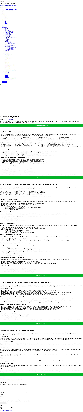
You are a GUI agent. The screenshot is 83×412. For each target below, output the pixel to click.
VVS (5, 44)
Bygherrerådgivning (8, 34)
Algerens (6, 28)
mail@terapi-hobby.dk (7, 410)
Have (5, 22)
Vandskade (6, 76)
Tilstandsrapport (7, 72)
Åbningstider (13, 5)
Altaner (6, 29)
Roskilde (3, 377)
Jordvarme (6, 59)
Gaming (6, 18)
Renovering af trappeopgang (10, 64)
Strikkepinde (11, 9)
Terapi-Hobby (11, 119)
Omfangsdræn (7, 46)
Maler (6, 60)
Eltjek (8, 39)
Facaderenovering (8, 41)
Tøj (3, 26)
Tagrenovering (7, 68)
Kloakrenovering (10, 48)
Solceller (6, 66)
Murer (6, 61)
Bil (5, 21)
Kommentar (2, 392)
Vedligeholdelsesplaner (9, 79)
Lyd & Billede (7, 19)
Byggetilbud (4, 27)
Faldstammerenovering (11, 45)
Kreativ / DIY (4, 82)
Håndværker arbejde (8, 54)
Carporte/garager (8, 35)
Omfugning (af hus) (10, 49)
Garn (7, 9)
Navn (1, 394)
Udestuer (6, 75)
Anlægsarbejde (7, 30)
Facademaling (9, 42)
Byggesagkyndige (8, 33)
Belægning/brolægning (9, 32)
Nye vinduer (7, 63)
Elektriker (6, 38)
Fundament (7, 50)
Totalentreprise (7, 73)
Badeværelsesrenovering (9, 31)
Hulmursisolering (10, 57)
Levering (1, 5)
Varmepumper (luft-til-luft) (11, 78)
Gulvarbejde (7, 53)
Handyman (9, 55)
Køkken (6, 23)
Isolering (6, 56)
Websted (1, 398)
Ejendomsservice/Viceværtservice (10, 37)
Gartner (6, 51)
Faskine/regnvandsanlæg (11, 47)
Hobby (3, 14)
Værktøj (6, 24)
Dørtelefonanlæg (8, 36)
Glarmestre (6, 52)
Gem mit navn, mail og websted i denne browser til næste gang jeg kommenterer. (15, 400)
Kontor (3, 25)
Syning (15, 9)
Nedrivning (7, 62)
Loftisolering (9, 58)
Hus (3, 20)
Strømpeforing (7, 67)
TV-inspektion (7, 74)
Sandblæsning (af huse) (11, 43)
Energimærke (7, 40)
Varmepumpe (7, 77)
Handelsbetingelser (7, 5)
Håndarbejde (4, 81)
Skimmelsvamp (7, 65)
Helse (3, 13)
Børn (3, 12)
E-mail (1, 396)
